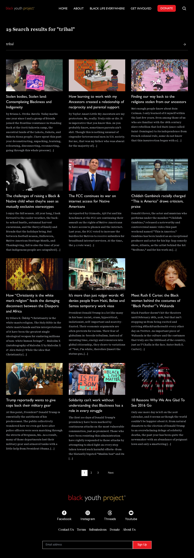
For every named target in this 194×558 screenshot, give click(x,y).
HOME (63, 8)
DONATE (166, 8)
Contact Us (66, 529)
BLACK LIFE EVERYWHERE (107, 8)
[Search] (184, 44)
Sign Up (142, 544)
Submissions (98, 529)
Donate (115, 529)
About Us (129, 529)
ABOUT (79, 8)
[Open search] (184, 8)
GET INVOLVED (141, 8)
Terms (81, 529)
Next (110, 473)
